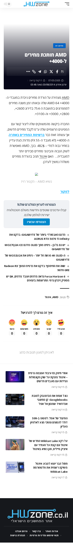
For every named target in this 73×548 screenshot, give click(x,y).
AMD (65, 97)
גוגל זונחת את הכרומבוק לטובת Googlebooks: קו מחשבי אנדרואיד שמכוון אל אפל (49, 400)
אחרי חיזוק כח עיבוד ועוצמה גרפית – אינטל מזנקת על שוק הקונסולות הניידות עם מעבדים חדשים (47, 377)
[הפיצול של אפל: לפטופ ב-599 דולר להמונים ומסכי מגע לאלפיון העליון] (15, 422)
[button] (66, 3)
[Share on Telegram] (39, 72)
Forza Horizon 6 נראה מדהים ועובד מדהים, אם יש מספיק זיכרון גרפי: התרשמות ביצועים (37, 278)
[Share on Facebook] (57, 72)
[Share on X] (51, 72)
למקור (64, 191)
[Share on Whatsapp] (45, 72)
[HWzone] (36, 4)
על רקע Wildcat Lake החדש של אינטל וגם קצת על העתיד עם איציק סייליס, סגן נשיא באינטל (48, 445)
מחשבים (59, 45)
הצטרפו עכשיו (36, 222)
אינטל (43, 156)
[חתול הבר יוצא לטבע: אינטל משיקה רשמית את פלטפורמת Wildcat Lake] (15, 467)
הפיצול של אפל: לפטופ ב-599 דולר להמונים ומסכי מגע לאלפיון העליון (48, 422)
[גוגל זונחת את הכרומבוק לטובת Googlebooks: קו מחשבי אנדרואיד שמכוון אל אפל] (15, 399)
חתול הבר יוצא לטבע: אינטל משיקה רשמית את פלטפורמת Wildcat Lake (50, 468)
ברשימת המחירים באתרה (27, 135)
